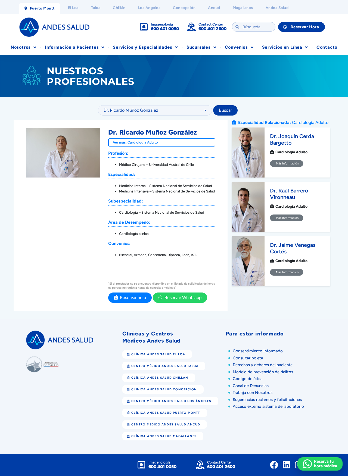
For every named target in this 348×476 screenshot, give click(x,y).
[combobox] (155, 110)
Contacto (326, 47)
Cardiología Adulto (143, 142)
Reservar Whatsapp (181, 297)
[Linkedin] (286, 464)
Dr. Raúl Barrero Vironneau (289, 193)
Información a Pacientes (72, 47)
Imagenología (162, 24)
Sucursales (199, 47)
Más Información (287, 163)
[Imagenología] (143, 27)
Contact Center (210, 24)
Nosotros (21, 47)
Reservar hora (132, 297)
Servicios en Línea (282, 47)
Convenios (236, 47)
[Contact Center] (191, 27)
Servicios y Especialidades (142, 47)
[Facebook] (274, 464)
